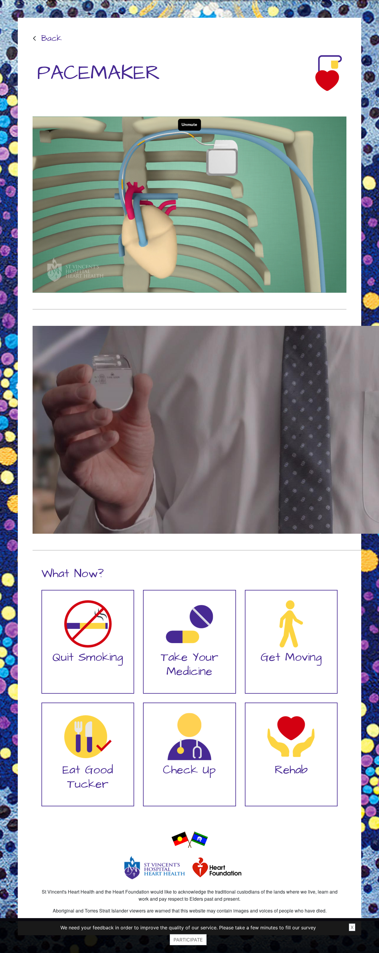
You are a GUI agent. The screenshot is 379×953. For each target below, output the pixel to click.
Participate (188, 940)
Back (51, 38)
